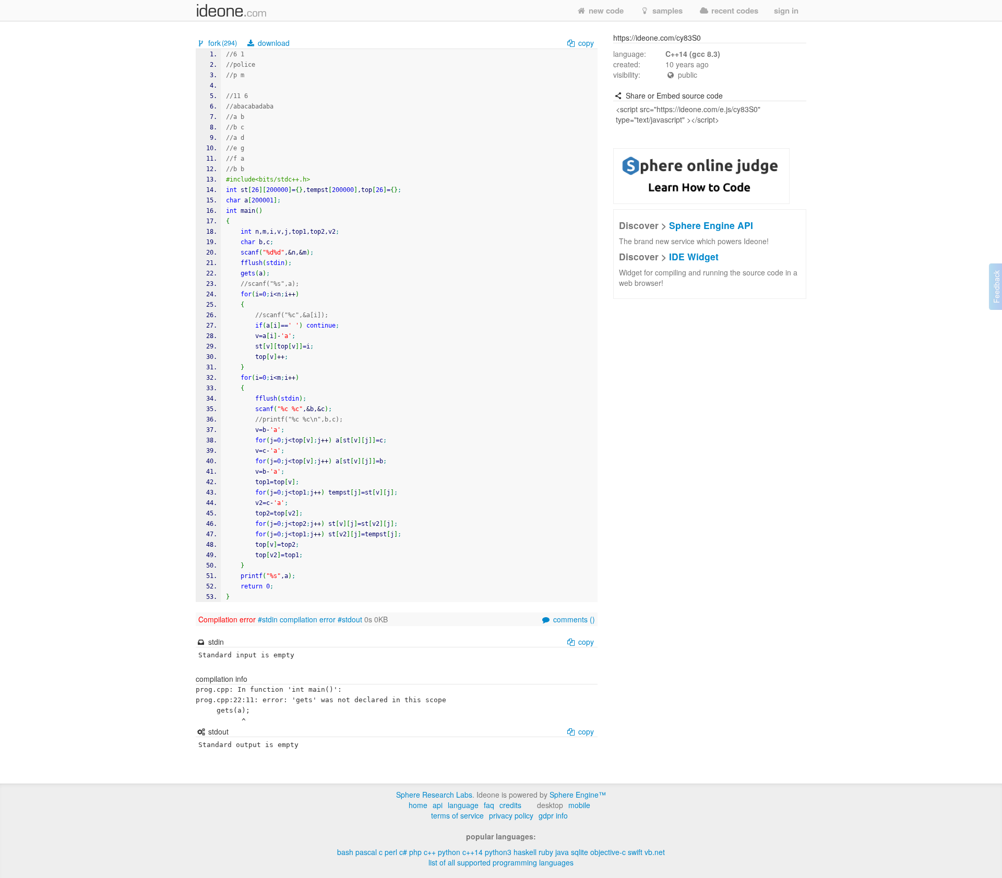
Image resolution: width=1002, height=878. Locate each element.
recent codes (733, 10)
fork (221, 43)
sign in (786, 10)
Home (418, 805)
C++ (430, 852)
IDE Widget (694, 256)
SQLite (579, 852)
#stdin (268, 619)
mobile (579, 805)
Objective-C (608, 852)
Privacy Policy (511, 815)
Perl (391, 852)
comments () (573, 619)
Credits (510, 805)
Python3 (498, 852)
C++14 (472, 852)
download (273, 43)
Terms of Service (457, 815)
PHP (415, 852)
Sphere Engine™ (578, 794)
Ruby (546, 852)
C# (403, 852)
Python (449, 852)
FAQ (489, 805)
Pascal (366, 852)
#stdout (350, 619)
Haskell (525, 852)
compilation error (308, 619)
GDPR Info (553, 815)
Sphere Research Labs (434, 794)
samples (666, 10)
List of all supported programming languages (501, 862)
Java (562, 852)
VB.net (655, 852)
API (438, 805)
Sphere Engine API (711, 225)
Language (463, 805)
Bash (345, 852)
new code (605, 10)
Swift (635, 852)
